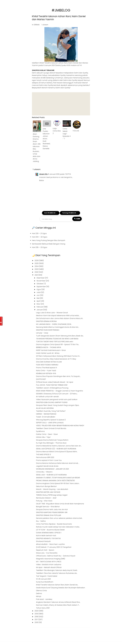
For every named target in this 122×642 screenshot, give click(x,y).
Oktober (40, 283)
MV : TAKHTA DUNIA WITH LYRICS (48, 561)
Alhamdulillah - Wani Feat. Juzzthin (50, 544)
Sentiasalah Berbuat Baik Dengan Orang (48, 244)
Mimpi (38, 596)
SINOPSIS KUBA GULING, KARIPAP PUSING (51, 402)
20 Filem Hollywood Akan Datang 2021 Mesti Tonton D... (58, 356)
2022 (37, 272)
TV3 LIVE (76, 131)
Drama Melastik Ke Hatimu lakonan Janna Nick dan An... (59, 446)
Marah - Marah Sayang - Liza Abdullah (52, 489)
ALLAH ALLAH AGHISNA (45, 408)
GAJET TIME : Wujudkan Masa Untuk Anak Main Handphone (60, 504)
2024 (37, 266)
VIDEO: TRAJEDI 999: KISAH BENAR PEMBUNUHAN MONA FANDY (60, 425)
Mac (39, 304)
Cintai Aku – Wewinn (44, 472)
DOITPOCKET (41, 379)
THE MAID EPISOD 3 (43, 454)
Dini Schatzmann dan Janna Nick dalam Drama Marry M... (59, 318)
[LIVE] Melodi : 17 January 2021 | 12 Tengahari (53, 547)
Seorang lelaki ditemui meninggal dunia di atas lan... (57, 327)
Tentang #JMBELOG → (70, 213)
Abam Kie (43, 174)
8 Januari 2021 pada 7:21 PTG (59, 174)
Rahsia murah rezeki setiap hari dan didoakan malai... (58, 527)
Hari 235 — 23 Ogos (39, 247)
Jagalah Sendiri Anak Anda (47, 466)
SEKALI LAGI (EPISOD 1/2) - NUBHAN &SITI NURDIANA (56, 449)
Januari (40, 310)
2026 (37, 260)
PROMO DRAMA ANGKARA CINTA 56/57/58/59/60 (55, 480)
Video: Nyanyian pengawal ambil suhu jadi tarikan (56, 399)
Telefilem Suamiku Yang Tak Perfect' (51, 411)
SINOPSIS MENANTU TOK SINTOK (48, 538)
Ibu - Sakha (41, 521)
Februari (40, 307)
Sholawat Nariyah (43, 541)
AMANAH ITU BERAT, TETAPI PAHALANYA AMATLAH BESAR (58, 477)
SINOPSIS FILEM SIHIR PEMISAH (47, 330)
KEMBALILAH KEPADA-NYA (46, 373)
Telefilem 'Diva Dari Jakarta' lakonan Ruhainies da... (56, 573)
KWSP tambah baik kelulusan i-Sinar (51, 350)
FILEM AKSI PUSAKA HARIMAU (47, 365)
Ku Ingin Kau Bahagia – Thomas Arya (51, 443)
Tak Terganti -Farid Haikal (46, 576)
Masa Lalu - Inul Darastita (46, 553)
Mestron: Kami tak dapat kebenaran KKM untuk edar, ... (58, 315)
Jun (38, 295)
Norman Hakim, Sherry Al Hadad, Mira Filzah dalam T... (58, 605)
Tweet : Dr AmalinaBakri (45, 417)
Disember (41, 278)
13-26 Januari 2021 (43, 579)
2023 (37, 269)
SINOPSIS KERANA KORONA (46, 321)
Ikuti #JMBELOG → (50, 213)
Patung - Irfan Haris (44, 501)
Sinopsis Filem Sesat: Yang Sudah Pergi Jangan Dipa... (58, 405)
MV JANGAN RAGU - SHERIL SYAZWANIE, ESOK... (54, 324)
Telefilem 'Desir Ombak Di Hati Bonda (51, 428)
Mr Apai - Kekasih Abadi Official (48, 567)
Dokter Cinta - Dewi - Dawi (47, 434)
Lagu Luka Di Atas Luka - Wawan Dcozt (52, 312)
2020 (37, 611)
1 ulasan (45, 24)
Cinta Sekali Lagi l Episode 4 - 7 (67, 134)
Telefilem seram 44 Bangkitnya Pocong (52, 388)
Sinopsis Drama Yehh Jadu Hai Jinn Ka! (52, 509)
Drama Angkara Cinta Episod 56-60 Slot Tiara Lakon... (58, 483)
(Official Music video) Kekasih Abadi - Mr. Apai (54, 382)
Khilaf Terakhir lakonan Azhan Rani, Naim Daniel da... (57, 585)
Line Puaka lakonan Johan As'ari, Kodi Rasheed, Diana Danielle (46, 139)
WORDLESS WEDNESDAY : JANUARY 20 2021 (52, 469)
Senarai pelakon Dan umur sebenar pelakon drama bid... (59, 518)
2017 (36, 619)
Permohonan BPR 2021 (45, 457)
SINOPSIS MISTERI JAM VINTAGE (48, 492)
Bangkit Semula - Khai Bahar (48, 506)
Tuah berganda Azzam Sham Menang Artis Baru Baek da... (60, 336)
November (41, 281)
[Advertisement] (61, 103)
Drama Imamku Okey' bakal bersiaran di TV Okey (56, 359)
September (41, 286)
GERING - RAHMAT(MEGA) (46, 414)
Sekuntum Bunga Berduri (46, 486)
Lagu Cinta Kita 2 (57, 131)
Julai (39, 292)
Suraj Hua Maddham (44, 582)
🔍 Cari (77, 219)
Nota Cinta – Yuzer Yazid (46, 370)
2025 (37, 263)
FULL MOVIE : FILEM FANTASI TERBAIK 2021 (51, 385)
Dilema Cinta (41, 590)
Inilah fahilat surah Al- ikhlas (47, 353)
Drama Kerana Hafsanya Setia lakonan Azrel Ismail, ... (57, 463)
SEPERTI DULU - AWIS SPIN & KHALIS (49, 422)
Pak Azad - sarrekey (44, 599)
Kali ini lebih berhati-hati (46, 535)
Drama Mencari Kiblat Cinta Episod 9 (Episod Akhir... (57, 451)
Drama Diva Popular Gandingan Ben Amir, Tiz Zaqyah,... (58, 376)
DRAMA (37, 24)
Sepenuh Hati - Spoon (45, 550)
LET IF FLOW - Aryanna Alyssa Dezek (50, 530)
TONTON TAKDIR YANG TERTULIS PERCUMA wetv (54, 341)
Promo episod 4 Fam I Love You (49, 460)
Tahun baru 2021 (43, 608)
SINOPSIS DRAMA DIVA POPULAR (48, 515)
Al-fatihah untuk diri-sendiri (47, 396)
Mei (38, 298)
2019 (36, 614)
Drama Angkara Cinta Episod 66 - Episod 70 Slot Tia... (57, 344)
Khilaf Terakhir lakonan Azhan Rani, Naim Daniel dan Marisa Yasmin (59, 18)
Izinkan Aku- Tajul (43, 437)
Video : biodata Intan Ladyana (48, 564)
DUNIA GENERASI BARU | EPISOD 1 (48, 532)
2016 (37, 622)
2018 (36, 616)
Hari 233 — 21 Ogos (39, 233)
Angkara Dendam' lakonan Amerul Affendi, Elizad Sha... (58, 602)
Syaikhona (40, 431)
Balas (41, 180)
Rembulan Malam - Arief (46, 498)
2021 (36, 275)
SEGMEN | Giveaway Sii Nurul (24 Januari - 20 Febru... (57, 394)
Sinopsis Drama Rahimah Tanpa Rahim (52, 440)
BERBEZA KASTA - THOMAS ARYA (48, 347)
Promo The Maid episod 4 (46, 367)
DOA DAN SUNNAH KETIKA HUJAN (49, 362)
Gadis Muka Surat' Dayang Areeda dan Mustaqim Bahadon (60, 587)
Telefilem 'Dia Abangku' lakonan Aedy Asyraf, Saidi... (57, 570)
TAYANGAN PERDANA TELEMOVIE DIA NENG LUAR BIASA (57, 339)
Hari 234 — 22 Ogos (39, 237)
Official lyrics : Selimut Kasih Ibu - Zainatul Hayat (55, 556)
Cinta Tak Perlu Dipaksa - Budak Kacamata (54, 524)
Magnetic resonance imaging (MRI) (50, 559)
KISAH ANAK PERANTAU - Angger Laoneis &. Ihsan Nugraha (59, 391)
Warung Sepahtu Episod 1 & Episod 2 (51, 420)
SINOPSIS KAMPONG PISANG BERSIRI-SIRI (51, 512)
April (39, 301)
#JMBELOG (61, 10)
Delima (39, 593)
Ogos (39, 289)
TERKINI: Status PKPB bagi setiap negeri (51, 495)
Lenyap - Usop (42, 333)
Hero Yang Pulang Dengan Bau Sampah (48, 240)
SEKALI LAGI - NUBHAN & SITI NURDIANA (51, 475)
